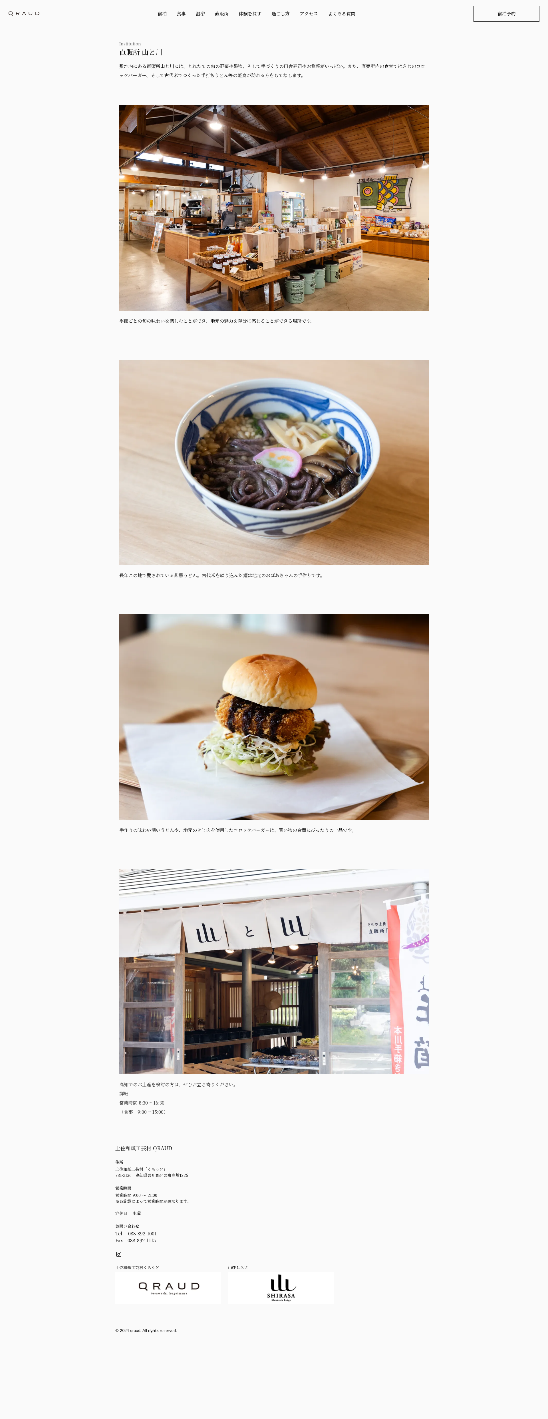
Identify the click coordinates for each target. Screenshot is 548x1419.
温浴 (200, 13)
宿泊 (162, 13)
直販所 (222, 13)
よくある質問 (341, 13)
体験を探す (250, 13)
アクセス (309, 13)
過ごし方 (280, 13)
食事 (181, 13)
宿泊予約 (506, 13)
